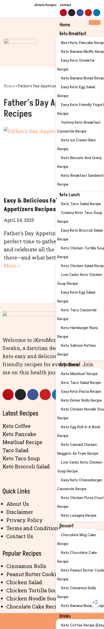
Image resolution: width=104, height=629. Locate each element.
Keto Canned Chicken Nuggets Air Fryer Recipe (77, 449)
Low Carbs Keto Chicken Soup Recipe (79, 279)
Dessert (67, 526)
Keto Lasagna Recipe (78, 515)
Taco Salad (16, 450)
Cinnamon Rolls (26, 566)
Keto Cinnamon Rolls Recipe (76, 592)
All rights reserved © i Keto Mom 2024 (52, 624)
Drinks (65, 616)
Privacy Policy (24, 520)
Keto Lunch (70, 195)
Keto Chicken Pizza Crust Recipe (80, 502)
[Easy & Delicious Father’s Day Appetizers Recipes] (52, 159)
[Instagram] (71, 12)
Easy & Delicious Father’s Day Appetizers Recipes (44, 205)
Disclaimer (19, 512)
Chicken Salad (24, 582)
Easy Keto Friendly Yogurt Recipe (80, 109)
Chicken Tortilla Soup (33, 590)
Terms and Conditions (33, 528)
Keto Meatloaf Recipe (79, 374)
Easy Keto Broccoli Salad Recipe (80, 235)
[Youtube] (88, 12)
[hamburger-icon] (94, 22)
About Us (17, 504)
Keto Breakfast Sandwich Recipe (80, 180)
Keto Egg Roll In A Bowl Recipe (78, 431)
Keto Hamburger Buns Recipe (77, 332)
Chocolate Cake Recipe (34, 606)
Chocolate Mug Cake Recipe (76, 539)
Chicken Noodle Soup (32, 598)
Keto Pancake (19, 434)
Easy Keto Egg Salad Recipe (76, 91)
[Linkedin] (96, 12)
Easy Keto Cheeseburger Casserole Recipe (79, 484)
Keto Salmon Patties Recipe (76, 350)
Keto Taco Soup (21, 458)
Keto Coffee (17, 426)
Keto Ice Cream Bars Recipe (76, 144)
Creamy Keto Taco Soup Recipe (79, 217)
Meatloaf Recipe (22, 442)
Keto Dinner (70, 365)
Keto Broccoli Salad (26, 466)
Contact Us (19, 536)
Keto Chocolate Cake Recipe (77, 557)
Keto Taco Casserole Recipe (77, 314)
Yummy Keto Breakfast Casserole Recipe (78, 127)
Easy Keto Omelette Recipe (76, 65)
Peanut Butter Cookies (34, 574)
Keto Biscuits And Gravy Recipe (79, 162)
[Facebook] (80, 12)
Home (65, 25)
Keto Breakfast (73, 34)
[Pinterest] (63, 12)
